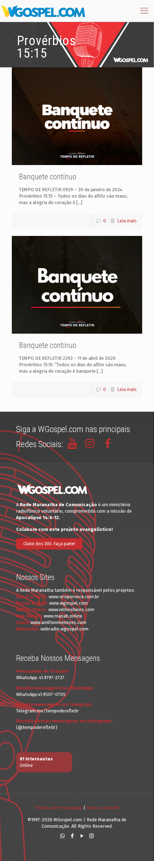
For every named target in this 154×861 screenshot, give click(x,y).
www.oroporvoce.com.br (74, 596)
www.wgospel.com (68, 603)
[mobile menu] (144, 11)
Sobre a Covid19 (102, 808)
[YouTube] (82, 836)
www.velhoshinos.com (71, 609)
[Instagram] (91, 836)
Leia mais (127, 220)
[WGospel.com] (43, 11)
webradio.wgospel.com (64, 629)
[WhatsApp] (62, 836)
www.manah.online (63, 616)
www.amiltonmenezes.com (58, 622)
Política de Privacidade (58, 808)
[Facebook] (72, 836)
